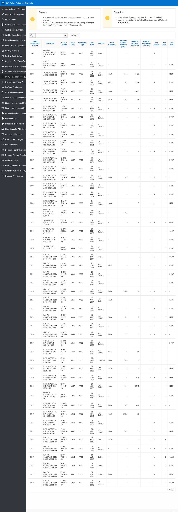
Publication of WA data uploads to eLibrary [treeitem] (22, 66)
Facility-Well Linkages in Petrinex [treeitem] (18, 139)
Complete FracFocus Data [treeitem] (16, 61)
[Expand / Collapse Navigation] (3, 3)
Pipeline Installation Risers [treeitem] (16, 113)
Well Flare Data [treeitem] (11, 160)
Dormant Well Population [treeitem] (15, 71)
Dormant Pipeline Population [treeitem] (17, 155)
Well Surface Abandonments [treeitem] (17, 35)
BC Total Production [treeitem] (13, 87)
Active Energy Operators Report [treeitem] (18, 45)
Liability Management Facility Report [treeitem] (20, 103)
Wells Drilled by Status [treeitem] (14, 29)
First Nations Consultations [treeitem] (16, 40)
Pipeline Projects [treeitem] (12, 118)
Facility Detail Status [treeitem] (13, 56)
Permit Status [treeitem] (10, 19)
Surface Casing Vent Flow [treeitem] (15, 76)
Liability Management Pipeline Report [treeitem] (20, 108)
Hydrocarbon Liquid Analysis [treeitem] (17, 82)
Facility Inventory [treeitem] (12, 50)
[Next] (172, 489)
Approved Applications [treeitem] (14, 14)
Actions (73, 35)
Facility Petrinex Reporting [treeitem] (16, 165)
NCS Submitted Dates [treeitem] (14, 92)
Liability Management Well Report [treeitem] (19, 97)
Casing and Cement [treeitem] (13, 134)
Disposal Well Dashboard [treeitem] (15, 176)
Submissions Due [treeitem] (12, 144)
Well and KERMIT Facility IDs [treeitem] (17, 170)
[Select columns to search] (32, 35)
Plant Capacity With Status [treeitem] (16, 129)
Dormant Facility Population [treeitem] (16, 149)
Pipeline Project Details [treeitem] (14, 123)
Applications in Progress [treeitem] (15, 9)
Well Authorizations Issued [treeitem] (16, 24)
